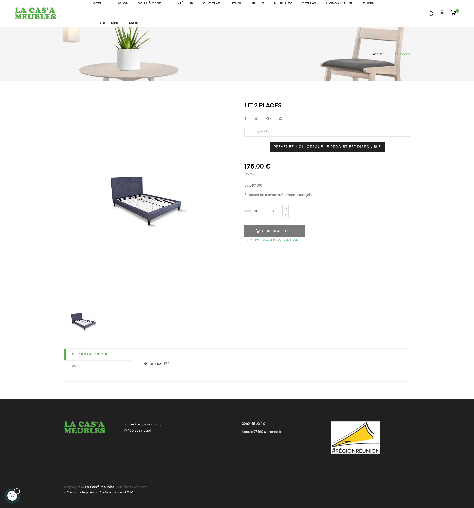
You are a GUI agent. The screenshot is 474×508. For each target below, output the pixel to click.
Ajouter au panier (277, 231)
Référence (152, 364)
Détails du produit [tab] (90, 354)
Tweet (256, 119)
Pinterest (280, 119)
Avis (76, 366)
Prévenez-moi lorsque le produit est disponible (327, 147)
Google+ (268, 119)
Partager (245, 119)
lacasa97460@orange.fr (261, 431)
